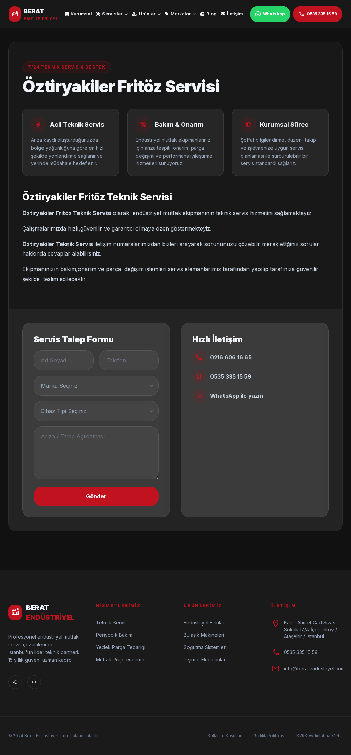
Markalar (181, 13)
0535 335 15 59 (318, 14)
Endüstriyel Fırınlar (204, 623)
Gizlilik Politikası (269, 735)
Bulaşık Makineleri (204, 635)
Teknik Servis (111, 623)
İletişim (235, 13)
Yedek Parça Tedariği (120, 647)
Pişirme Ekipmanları (205, 660)
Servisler (112, 13)
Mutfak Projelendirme (120, 660)
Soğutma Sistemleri (205, 647)
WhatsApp (274, 13)
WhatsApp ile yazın (236, 395)
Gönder (96, 496)
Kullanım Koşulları (225, 735)
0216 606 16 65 (231, 357)
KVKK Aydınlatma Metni (319, 735)
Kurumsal (81, 13)
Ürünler (147, 13)
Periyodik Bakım (114, 635)
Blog (211, 13)
